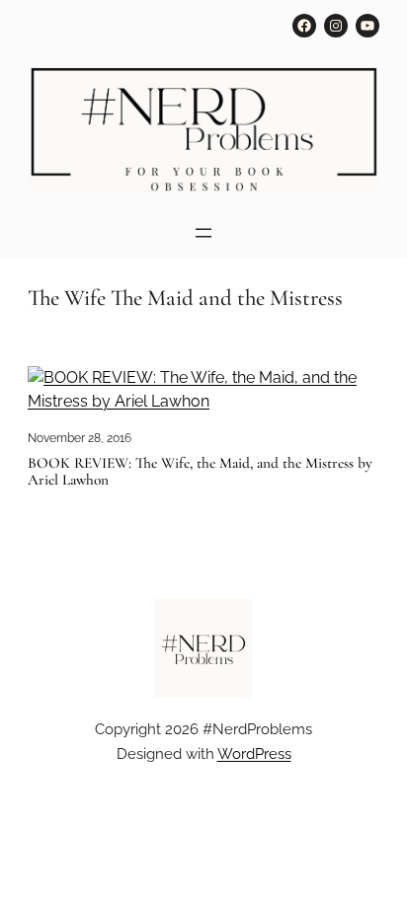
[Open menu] (203, 233)
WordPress (254, 754)
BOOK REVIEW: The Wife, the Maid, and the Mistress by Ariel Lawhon (200, 472)
